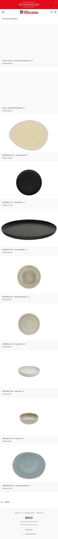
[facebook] (29, 518)
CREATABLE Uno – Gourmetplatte (13, 249)
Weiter (8, 502)
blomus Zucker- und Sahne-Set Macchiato (16, 61)
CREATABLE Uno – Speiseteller (12, 202)
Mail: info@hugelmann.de (39, 527)
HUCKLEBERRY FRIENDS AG (31, 533)
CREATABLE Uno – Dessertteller (13, 344)
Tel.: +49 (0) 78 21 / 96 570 (25, 527)
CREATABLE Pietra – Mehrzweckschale (15, 486)
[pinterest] (31, 518)
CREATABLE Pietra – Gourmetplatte (14, 155)
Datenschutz (39, 513)
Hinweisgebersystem (29, 513)
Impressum (18, 513)
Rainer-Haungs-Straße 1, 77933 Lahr (29, 524)
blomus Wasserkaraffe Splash (12, 108)
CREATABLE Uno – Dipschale (12, 391)
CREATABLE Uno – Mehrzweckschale (14, 297)
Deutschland (15, 527)
